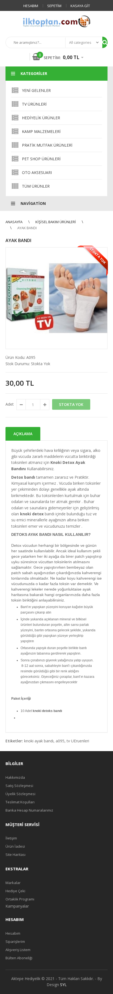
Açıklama (22, 433)
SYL (63, 984)
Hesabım (30, 5)
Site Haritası (15, 854)
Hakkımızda (15, 777)
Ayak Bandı (27, 227)
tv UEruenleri (78, 740)
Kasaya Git (80, 5)
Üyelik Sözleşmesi (20, 793)
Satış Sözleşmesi (19, 785)
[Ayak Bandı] (56, 298)
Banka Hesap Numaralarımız (29, 810)
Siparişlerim (15, 941)
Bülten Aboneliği (18, 957)
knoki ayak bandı (38, 740)
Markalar (13, 882)
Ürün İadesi (15, 846)
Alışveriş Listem (17, 949)
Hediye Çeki (15, 890)
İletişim (11, 838)
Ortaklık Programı (19, 899)
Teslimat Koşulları (20, 802)
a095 (60, 740)
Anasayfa (13, 221)
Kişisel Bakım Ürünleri (55, 221)
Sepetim (54, 5)
